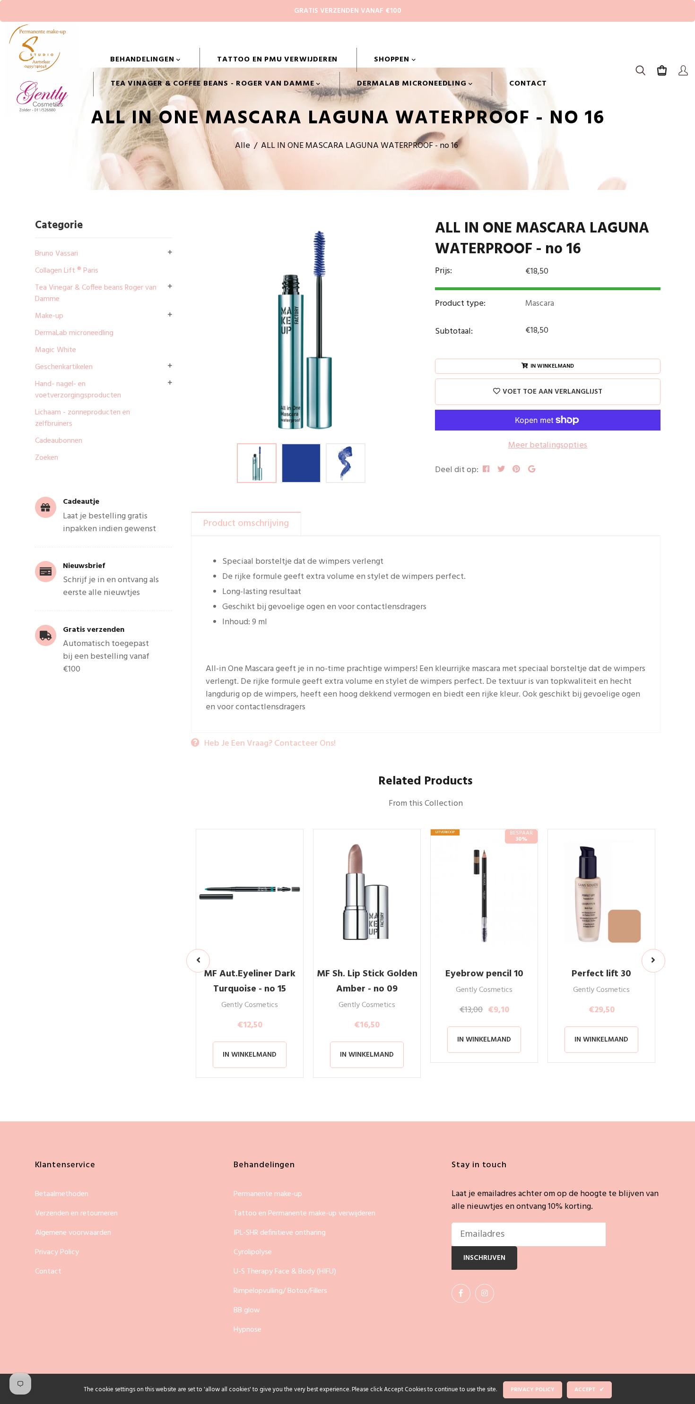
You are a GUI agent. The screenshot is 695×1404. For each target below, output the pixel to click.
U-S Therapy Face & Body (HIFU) (285, 1272)
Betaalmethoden (61, 1194)
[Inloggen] (683, 71)
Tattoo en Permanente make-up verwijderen (304, 1214)
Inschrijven (484, 1258)
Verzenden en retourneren (76, 1214)
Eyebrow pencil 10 (484, 974)
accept (589, 1390)
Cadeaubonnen (58, 441)
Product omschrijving (246, 523)
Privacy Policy (57, 1252)
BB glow (247, 1311)
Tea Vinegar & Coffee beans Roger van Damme (95, 293)
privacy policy (533, 1390)
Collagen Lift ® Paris (66, 270)
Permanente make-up (268, 1194)
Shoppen (392, 59)
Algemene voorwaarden (73, 1233)
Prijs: (443, 271)
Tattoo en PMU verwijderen (277, 59)
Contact (528, 84)
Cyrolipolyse (253, 1252)
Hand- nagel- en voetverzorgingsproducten (78, 390)
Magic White (55, 350)
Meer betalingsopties (547, 445)
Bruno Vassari (56, 253)
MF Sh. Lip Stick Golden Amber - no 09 (367, 981)
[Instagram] (484, 1293)
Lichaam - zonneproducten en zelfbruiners (82, 418)
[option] (301, 328)
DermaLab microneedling (413, 84)
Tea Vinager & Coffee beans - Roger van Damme (213, 84)
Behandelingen (143, 59)
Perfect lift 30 (601, 974)
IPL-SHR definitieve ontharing (280, 1233)
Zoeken (46, 458)
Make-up (49, 316)
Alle (242, 146)
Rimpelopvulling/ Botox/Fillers (280, 1291)
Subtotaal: (454, 331)
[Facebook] (461, 1293)
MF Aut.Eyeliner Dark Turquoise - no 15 (249, 981)
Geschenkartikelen (64, 367)
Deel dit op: (456, 470)
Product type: (460, 303)
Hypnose (247, 1329)
